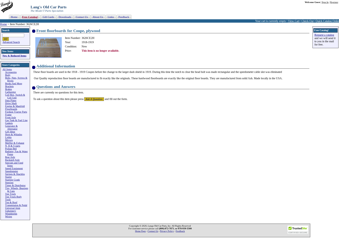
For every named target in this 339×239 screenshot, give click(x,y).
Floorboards (11, 109)
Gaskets (9, 123)
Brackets (9, 86)
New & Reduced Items (14, 55)
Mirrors (9, 140)
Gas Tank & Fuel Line (16, 120)
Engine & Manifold (15, 106)
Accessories (11, 72)
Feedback (180, 231)
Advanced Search (11, 42)
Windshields (11, 213)
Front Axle (10, 117)
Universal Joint (12, 208)
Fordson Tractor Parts (16, 112)
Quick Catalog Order (327, 20)
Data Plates (10, 100)
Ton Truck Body (13, 196)
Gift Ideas (10, 131)
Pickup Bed (11, 148)
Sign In (325, 2)
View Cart (293, 20)
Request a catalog (324, 34)
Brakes (8, 89)
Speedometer (11, 171)
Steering (9, 182)
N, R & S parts (12, 146)
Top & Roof (11, 202)
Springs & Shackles (15, 174)
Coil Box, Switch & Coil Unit (15, 96)
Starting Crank (12, 179)
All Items (7, 69)
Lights (8, 137)
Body (7, 75)
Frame (8, 114)
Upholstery (10, 211)
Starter (8, 177)
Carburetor (10, 92)
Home (3, 24)
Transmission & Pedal (16, 205)
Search (5, 30)
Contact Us (153, 231)
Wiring (8, 216)
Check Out (307, 20)
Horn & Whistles (13, 134)
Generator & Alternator (11, 127)
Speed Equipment (14, 168)
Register (334, 2)
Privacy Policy (167, 231)
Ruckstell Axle (12, 160)
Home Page (140, 231)
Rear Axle (10, 157)
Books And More (13, 83)
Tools (8, 199)
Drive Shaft (11, 103)
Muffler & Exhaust (14, 143)
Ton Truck (10, 194)
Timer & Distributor (15, 185)
